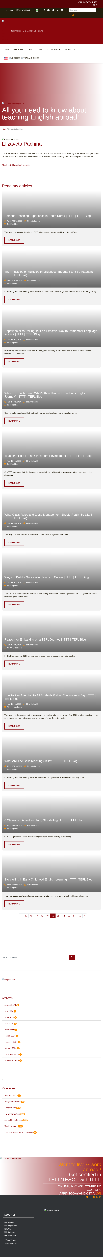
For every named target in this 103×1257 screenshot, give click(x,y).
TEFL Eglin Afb (9, 1232)
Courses (31, 50)
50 (53, 916)
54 (74, 916)
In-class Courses (11, 1243)
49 (47, 916)
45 (26, 916)
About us (9, 1215)
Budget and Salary (14, 1102)
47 (36, 916)
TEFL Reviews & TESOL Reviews (20, 1132)
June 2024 (10, 1017)
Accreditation (53, 50)
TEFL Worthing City (11, 1235)
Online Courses (87, 2)
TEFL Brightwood (10, 1226)
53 (69, 916)
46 (31, 916)
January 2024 (12, 1048)
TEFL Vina (7, 1229)
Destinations (12, 1108)
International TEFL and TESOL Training (27, 31)
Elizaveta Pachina (33, 221)
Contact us (69, 50)
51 (58, 916)
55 (80, 916)
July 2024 (10, 1011)
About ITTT (18, 50)
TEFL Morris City (10, 1222)
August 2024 (11, 1005)
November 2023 (13, 1060)
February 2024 (12, 1042)
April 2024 (10, 1030)
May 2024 (10, 1024)
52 (63, 916)
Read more (14, 240)
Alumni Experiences (14, 648)
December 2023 (13, 1054)
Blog (4, 129)
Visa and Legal (12, 1095)
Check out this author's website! (16, 165)
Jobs (40, 50)
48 (42, 916)
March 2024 (11, 1036)
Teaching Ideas (12, 224)
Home (6, 50)
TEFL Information (14, 1114)
